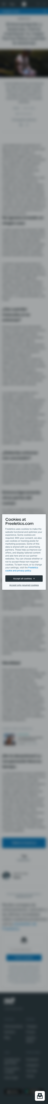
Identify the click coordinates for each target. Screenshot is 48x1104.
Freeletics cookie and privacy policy (21, 569)
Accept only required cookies (24, 585)
